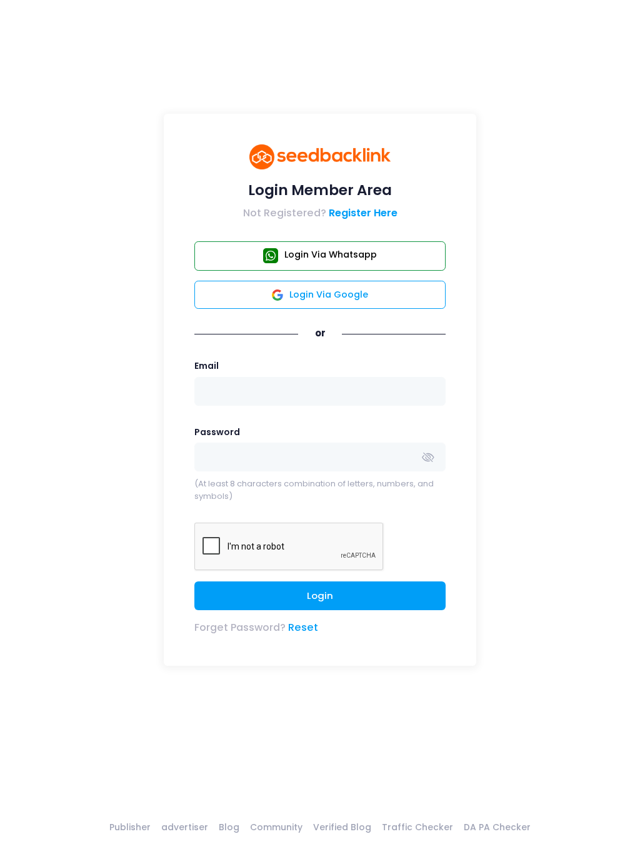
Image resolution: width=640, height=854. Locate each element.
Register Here (363, 213)
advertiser (184, 827)
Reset (303, 627)
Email (206, 365)
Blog (229, 827)
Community (276, 827)
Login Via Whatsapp (330, 254)
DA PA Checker (497, 827)
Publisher (130, 827)
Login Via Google (328, 294)
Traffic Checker (417, 827)
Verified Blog (342, 827)
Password (217, 432)
